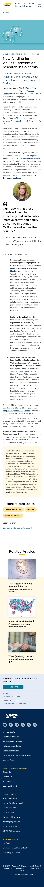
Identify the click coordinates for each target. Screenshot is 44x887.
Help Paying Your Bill (11, 821)
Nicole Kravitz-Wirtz (31, 158)
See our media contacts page (16, 527)
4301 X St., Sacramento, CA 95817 (22, 874)
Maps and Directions (11, 786)
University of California (12, 852)
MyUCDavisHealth (10, 798)
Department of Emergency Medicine (19, 176)
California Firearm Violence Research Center (20, 91)
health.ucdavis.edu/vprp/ (16, 492)
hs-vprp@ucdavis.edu (17, 703)
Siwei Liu (25, 368)
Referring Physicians (11, 817)
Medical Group (9, 760)
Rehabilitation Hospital (12, 741)
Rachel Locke (26, 325)
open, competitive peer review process (20, 409)
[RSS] (34, 725)
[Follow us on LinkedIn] (16, 725)
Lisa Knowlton (16, 271)
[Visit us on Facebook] (10, 725)
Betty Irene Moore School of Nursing (18, 755)
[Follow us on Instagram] (28, 725)
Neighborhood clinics (12, 746)
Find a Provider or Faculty (13, 803)
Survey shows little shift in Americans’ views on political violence (21, 623)
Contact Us (7, 776)
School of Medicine (11, 750)
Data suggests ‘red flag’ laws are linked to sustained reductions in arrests (20, 587)
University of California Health (15, 847)
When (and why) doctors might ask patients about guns (21, 658)
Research (30, 509)
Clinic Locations (9, 807)
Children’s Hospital (11, 736)
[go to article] (22, 569)
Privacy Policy (19, 868)
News (7, 12)
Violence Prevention (13, 54)
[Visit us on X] (22, 725)
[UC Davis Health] (11, 716)
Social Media (8, 781)
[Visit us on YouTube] (5, 725)
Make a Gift (13, 686)
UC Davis (6, 843)
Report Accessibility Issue (30, 869)
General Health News (13, 509)
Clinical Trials (8, 812)
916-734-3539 (14, 700)
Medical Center (9, 732)
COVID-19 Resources (11, 831)
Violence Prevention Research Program (19, 121)
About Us (7, 772)
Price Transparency (11, 826)
